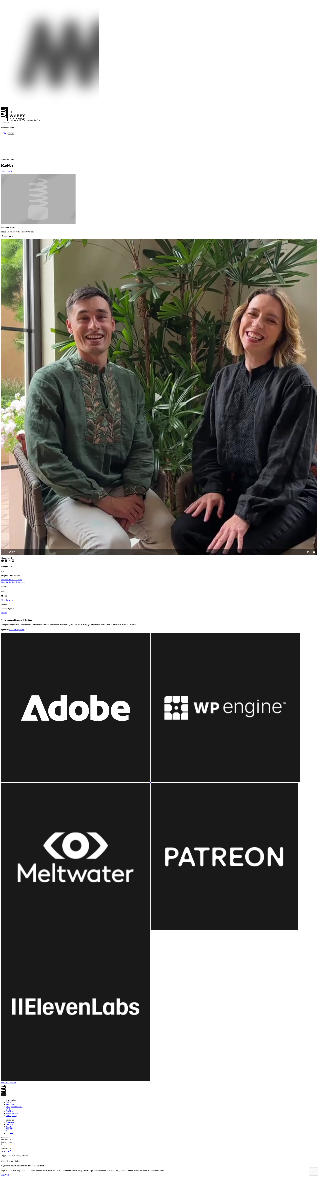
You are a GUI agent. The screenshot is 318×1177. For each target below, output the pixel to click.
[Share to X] (9, 561)
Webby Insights (12, 1113)
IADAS (9, 1102)
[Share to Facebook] (6, 561)
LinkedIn (9, 1124)
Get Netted (10, 1111)
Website (4, 613)
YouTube (9, 1129)
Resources (10, 1104)
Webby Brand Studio (14, 1107)
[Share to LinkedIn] (12, 561)
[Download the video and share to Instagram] (2, 561)
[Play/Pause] (4, 551)
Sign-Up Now (6, 1175)
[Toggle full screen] (314, 551)
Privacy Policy (11, 1116)
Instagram (10, 1122)
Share (11, 133)
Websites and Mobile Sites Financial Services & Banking (12, 581)
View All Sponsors (16, 630)
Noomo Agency (7, 171)
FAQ (8, 1109)
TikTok (9, 1126)
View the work (7, 600)
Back (5, 133)
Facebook (10, 1133)
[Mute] (307, 551)
